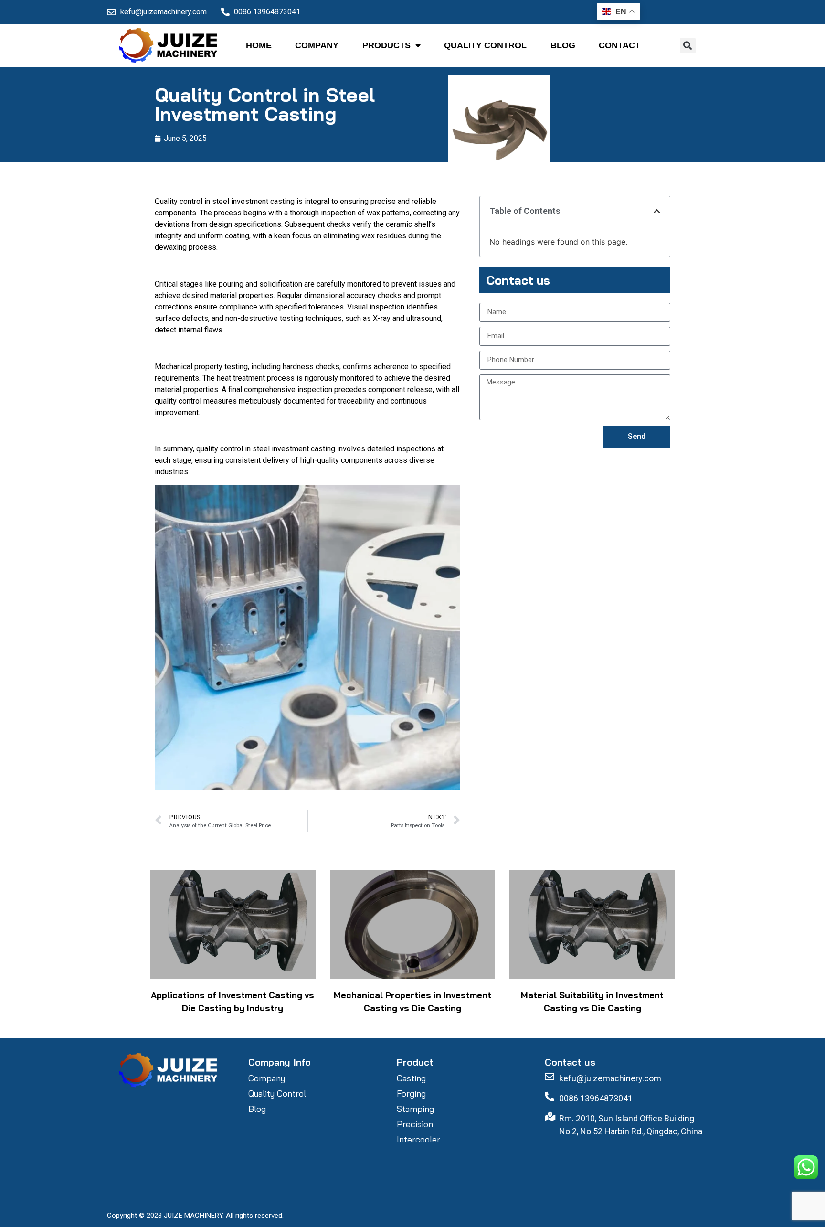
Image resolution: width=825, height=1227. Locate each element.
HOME (259, 45)
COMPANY (316, 45)
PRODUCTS (386, 45)
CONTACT (619, 45)
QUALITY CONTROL (485, 45)
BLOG (562, 45)
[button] (688, 45)
